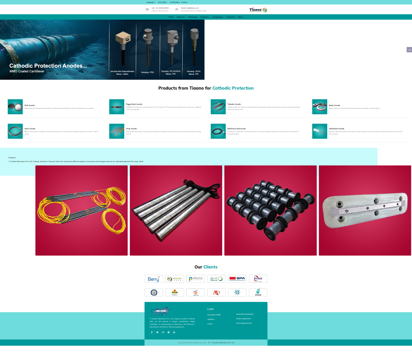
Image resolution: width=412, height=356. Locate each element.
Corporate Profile (214, 315)
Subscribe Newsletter (244, 314)
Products (204, 17)
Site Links (161, 2)
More (240, 17)
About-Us (181, 17)
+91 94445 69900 (162, 8)
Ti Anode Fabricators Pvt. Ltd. (222, 343)
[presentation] (2, 49)
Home (171, 17)
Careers (184, 2)
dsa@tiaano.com (192, 8)
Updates (210, 319)
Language (150, 2)
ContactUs (230, 17)
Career (209, 324)
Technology (192, 17)
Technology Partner (244, 323)
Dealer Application (243, 318)
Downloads (174, 2)
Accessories (217, 17)
